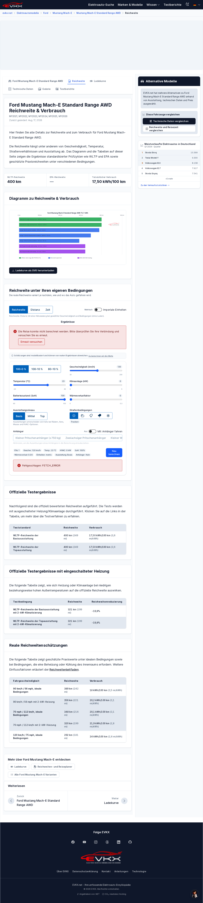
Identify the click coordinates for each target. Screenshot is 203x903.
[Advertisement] (98, 45)
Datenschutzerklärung (85, 871)
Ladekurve (20, 766)
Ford (45, 13)
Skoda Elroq (151, 152)
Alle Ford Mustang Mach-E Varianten (35, 774)
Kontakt (106, 871)
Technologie (139, 871)
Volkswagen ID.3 (152, 163)
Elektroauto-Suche (101, 4)
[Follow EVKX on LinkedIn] (118, 842)
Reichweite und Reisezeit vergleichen (163, 129)
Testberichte (172, 4)
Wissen (152, 4)
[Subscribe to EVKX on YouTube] (84, 842)
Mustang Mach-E (62, 13)
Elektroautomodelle (28, 13)
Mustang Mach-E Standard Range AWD (98, 13)
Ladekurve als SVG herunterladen (35, 270)
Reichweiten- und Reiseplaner (55, 766)
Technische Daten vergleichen (171, 121)
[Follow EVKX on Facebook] (73, 842)
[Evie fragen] (194, 894)
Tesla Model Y (152, 158)
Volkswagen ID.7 (153, 168)
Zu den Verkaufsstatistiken (154, 185)
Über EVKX (63, 871)
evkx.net (7, 13)
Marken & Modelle (130, 4)
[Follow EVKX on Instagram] (96, 842)
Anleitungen (121, 871)
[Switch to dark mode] (187, 4)
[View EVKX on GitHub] (130, 842)
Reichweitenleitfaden (64, 669)
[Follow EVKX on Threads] (107, 842)
